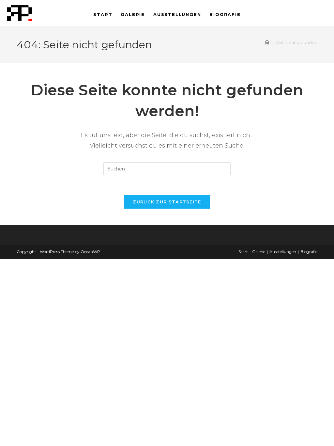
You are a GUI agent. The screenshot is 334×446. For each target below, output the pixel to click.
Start (243, 251)
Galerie (258, 251)
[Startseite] (267, 42)
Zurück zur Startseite (167, 201)
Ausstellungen (282, 251)
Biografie (308, 251)
